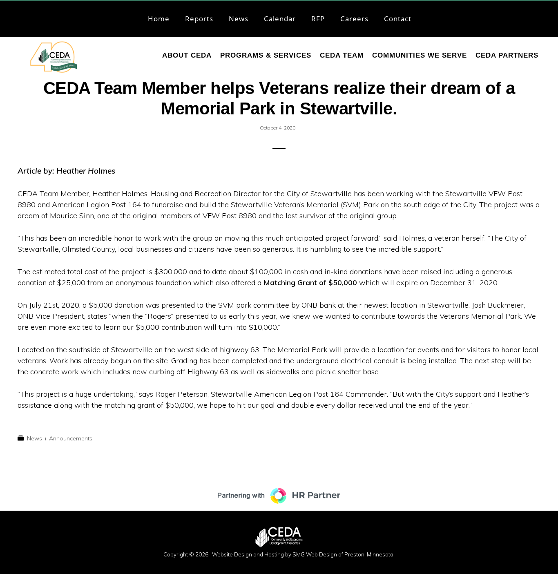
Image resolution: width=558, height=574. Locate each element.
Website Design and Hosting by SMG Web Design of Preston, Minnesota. (303, 554)
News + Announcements (59, 438)
